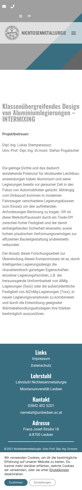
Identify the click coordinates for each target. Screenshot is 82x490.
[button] (73, 33)
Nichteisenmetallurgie (44, 32)
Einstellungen (59, 470)
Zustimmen (16, 482)
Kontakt (41, 399)
